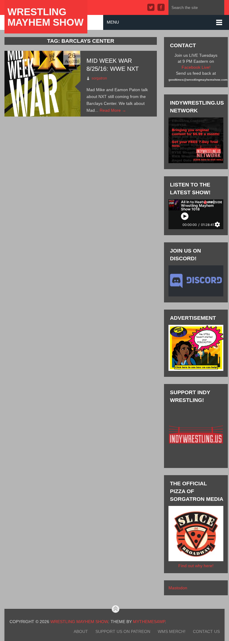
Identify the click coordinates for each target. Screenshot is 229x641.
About (81, 631)
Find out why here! (195, 565)
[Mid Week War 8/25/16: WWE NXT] (42, 84)
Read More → (113, 110)
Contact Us (206, 631)
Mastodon (177, 587)
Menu (113, 22)
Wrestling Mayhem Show (45, 17)
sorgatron (99, 78)
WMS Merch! (171, 631)
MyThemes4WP (149, 621)
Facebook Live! (196, 67)
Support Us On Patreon (122, 631)
